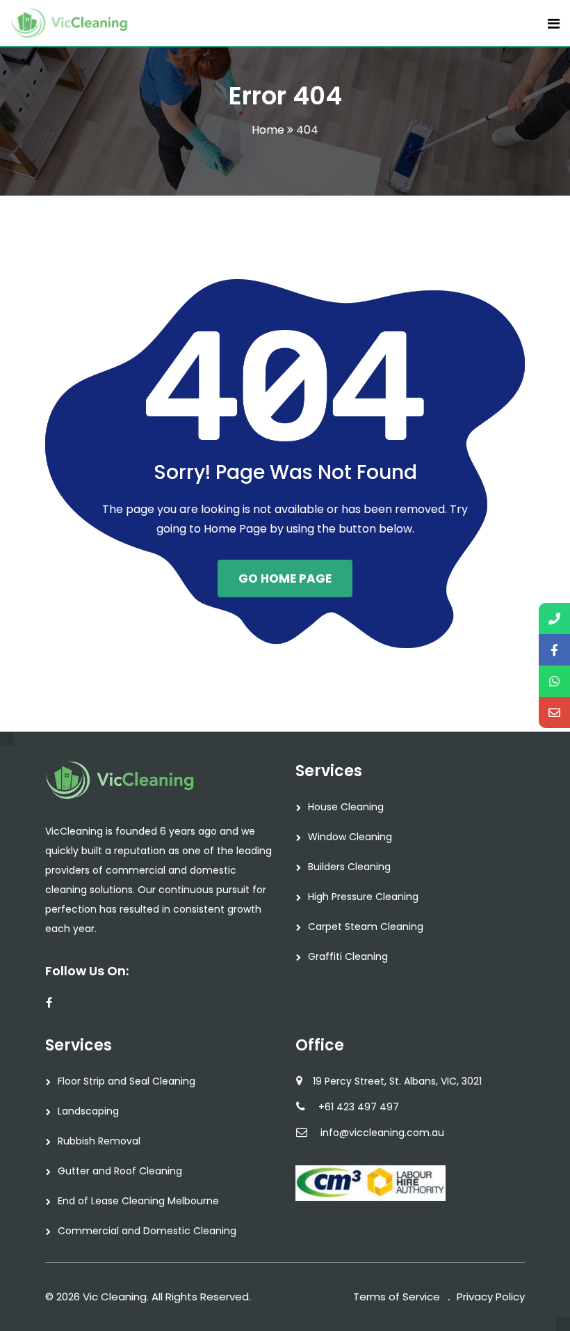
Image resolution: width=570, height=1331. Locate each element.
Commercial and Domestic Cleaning (147, 1231)
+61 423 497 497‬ (358, 1107)
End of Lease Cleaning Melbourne (138, 1201)
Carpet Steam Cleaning (365, 927)
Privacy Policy (491, 1296)
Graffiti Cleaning (348, 956)
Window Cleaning (350, 837)
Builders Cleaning (349, 867)
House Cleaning (346, 807)
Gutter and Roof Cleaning (120, 1171)
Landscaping (88, 1111)
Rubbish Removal (99, 1141)
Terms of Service (396, 1296)
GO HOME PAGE (285, 578)
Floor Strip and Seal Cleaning (126, 1081)
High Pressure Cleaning (363, 897)
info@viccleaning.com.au (382, 1133)
